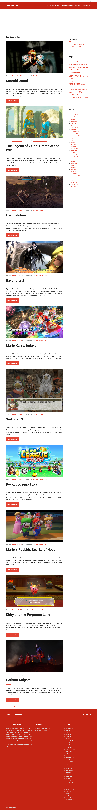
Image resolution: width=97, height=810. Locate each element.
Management (73, 81)
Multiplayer (83, 84)
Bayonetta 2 (15, 280)
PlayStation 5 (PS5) (81, 89)
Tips (70, 99)
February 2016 (74, 165)
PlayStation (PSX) (74, 89)
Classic (70, 67)
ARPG (70, 64)
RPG (80, 92)
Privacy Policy (18, 714)
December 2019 (75, 144)
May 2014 (73, 180)
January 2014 (74, 184)
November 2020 (75, 131)
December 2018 (75, 157)
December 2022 (75, 117)
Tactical (86, 97)
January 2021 (74, 127)
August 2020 (74, 138)
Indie (87, 76)
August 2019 (74, 150)
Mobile (78, 81)
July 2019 (73, 152)
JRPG (72, 78)
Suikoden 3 (14, 419)
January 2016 (74, 167)
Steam (81, 94)
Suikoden (77, 97)
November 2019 (75, 146)
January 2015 (74, 171)
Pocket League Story (22, 484)
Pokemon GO (71, 92)
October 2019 (74, 148)
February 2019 (74, 155)
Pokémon (76, 92)
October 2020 (74, 133)
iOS (69, 78)
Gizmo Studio (12, 5)
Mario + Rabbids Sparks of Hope (30, 550)
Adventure (76, 62)
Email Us (8, 1)
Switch (81, 97)
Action (71, 62)
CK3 (86, 64)
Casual (83, 64)
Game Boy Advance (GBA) (74, 69)
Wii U (74, 99)
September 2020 (75, 136)
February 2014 (74, 182)
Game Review (74, 72)
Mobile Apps (74, 84)
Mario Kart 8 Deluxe (21, 346)
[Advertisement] (48, 23)
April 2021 (73, 125)
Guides (83, 76)
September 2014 (75, 176)
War (72, 99)
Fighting (74, 67)
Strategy (72, 97)
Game (85, 67)
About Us (9, 714)
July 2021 (73, 123)
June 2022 (73, 119)
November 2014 (75, 173)
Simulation (72, 94)
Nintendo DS (79, 87)
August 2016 (74, 163)
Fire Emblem (79, 67)
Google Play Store (15, 1)
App (85, 62)
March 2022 (74, 121)
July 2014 (73, 178)
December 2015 (75, 169)
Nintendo (72, 87)
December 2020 (75, 129)
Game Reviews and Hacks (40, 76)
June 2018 (73, 161)
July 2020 (73, 140)
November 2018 (75, 159)
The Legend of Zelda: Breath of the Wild (32, 148)
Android (82, 62)
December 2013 (75, 186)
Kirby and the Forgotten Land (28, 615)
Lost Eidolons (16, 215)
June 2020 (73, 142)
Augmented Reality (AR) (76, 64)
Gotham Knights (18, 680)
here (7, 746)
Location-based (81, 78)
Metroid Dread (17, 81)
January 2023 (74, 115)
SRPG (77, 94)
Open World (85, 87)
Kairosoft (76, 78)
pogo (86, 89)
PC (70, 89)
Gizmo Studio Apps (76, 46)
